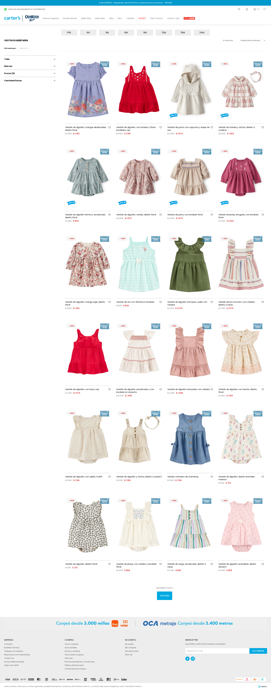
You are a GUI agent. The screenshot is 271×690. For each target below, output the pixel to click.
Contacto (8, 644)
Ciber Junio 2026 (11, 665)
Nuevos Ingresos (51, 18)
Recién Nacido (70, 18)
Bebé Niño (100, 18)
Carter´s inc (9, 658)
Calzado (130, 18)
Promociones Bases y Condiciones (80, 662)
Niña (111, 18)
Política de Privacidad (74, 665)
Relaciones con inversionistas (17, 654)
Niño (120, 18)
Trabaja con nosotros (13, 651)
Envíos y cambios (72, 651)
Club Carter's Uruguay (74, 654)
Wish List (128, 654)
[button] (239, 9)
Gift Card (69, 658)
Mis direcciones (131, 651)
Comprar (94, 124)
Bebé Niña (86, 18)
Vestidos (23, 48)
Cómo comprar (71, 644)
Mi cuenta (129, 644)
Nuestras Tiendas (11, 647)
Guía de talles (71, 647)
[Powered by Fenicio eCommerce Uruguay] (262, 686)
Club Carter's (156, 18)
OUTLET (142, 18)
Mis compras (130, 647)
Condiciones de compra (75, 669)
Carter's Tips (173, 18)
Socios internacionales (14, 662)
